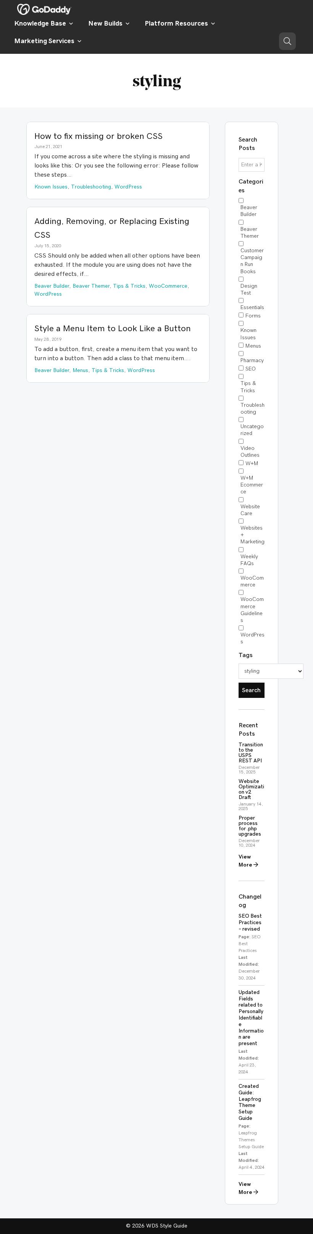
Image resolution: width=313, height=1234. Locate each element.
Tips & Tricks (248, 387)
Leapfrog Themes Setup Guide (251, 1140)
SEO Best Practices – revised (250, 922)
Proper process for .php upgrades (250, 826)
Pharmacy (252, 360)
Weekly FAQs (249, 560)
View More (246, 861)
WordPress (252, 638)
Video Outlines (250, 452)
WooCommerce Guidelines (252, 610)
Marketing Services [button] (44, 41)
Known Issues (248, 334)
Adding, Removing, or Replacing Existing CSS (111, 228)
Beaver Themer (249, 233)
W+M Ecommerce (251, 485)
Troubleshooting (252, 409)
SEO (250, 369)
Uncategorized (252, 430)
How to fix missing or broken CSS (98, 136)
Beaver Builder (248, 211)
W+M (251, 463)
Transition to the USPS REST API (251, 753)
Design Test (248, 290)
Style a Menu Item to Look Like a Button (112, 328)
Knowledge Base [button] (40, 23)
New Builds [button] (105, 23)
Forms (253, 316)
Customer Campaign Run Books (252, 261)
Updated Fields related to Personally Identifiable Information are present (251, 1018)
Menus (253, 346)
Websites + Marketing (252, 535)
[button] (287, 41)
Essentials (252, 307)
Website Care (250, 510)
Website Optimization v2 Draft (251, 789)
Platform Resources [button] (176, 23)
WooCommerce (252, 581)
